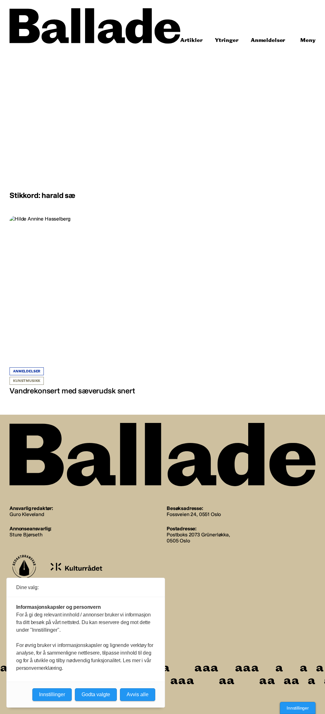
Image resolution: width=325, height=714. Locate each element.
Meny (307, 40)
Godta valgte (96, 694)
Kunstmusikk (26, 381)
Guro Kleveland (27, 514)
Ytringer (227, 40)
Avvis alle (138, 694)
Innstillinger (298, 708)
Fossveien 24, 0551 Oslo (194, 514)
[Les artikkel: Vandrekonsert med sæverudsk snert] (84, 306)
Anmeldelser (268, 40)
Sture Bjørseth (26, 535)
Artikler (191, 40)
